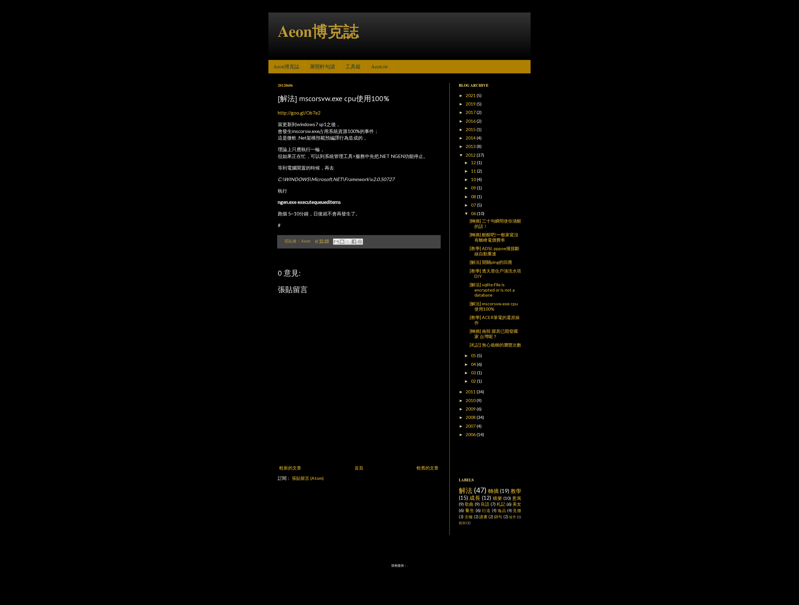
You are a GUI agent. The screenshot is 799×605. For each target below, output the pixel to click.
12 (474, 162)
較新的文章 (290, 467)
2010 (471, 400)
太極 (468, 516)
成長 (475, 497)
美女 (516, 504)
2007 (471, 426)
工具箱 (353, 66)
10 (474, 179)
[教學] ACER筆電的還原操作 (495, 320)
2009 (471, 408)
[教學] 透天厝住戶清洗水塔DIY (495, 273)
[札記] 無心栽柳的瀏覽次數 (495, 344)
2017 (471, 112)
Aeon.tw (379, 66)
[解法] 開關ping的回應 (491, 262)
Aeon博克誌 (318, 30)
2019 (471, 103)
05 (474, 355)
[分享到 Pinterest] (360, 242)
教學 (516, 491)
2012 (471, 155)
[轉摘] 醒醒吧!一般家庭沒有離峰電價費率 (494, 237)
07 (474, 205)
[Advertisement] (359, 446)
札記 (501, 504)
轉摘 (493, 491)
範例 (462, 523)
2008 (471, 417)
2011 (471, 391)
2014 (471, 137)
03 (474, 372)
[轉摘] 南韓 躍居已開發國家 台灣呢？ (494, 333)
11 (474, 171)
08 (474, 196)
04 (474, 364)
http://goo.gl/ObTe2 (299, 113)
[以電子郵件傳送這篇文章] (336, 242)
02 (474, 381)
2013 (471, 146)
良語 (485, 504)
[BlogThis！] (342, 242)
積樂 (497, 498)
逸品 (502, 510)
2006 (471, 434)
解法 (466, 490)
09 (474, 187)
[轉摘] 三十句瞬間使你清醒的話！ (495, 223)
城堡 (512, 517)
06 (474, 213)
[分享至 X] (348, 242)
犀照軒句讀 (322, 66)
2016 (471, 121)
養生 (469, 510)
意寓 (516, 498)
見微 (517, 510)
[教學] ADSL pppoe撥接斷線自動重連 (494, 251)
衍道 (486, 510)
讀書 (483, 516)
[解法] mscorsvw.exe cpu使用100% (494, 306)
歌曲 (469, 504)
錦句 (498, 516)
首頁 (359, 467)
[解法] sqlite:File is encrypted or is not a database (492, 290)
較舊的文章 (428, 467)
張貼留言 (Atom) (308, 478)
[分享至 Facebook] (354, 242)
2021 (471, 95)
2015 (471, 129)
